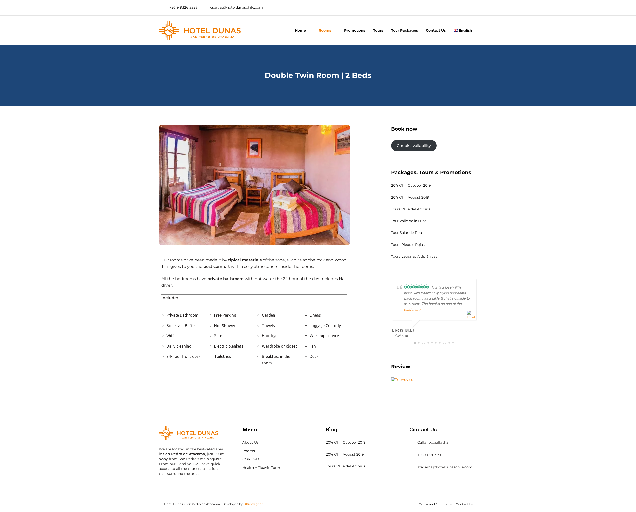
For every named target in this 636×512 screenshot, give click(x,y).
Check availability (414, 145)
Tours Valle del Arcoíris (410, 209)
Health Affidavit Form (261, 467)
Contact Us (436, 30)
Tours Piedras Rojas (408, 244)
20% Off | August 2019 (410, 197)
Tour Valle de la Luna (409, 221)
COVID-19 (250, 459)
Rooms (325, 30)
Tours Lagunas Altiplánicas (414, 256)
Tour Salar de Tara (406, 232)
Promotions (354, 30)
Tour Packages (404, 30)
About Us (250, 442)
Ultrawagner (253, 504)
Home (300, 30)
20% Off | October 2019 (411, 185)
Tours (378, 30)
